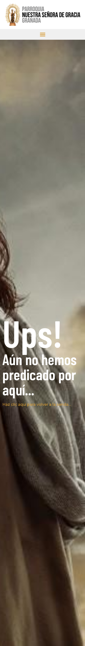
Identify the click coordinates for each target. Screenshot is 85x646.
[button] (43, 34)
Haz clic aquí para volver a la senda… (36, 404)
